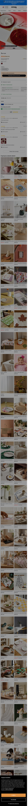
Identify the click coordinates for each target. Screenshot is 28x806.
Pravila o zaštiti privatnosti (7, 789)
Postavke (13, 799)
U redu (13, 795)
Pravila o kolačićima (9, 788)
